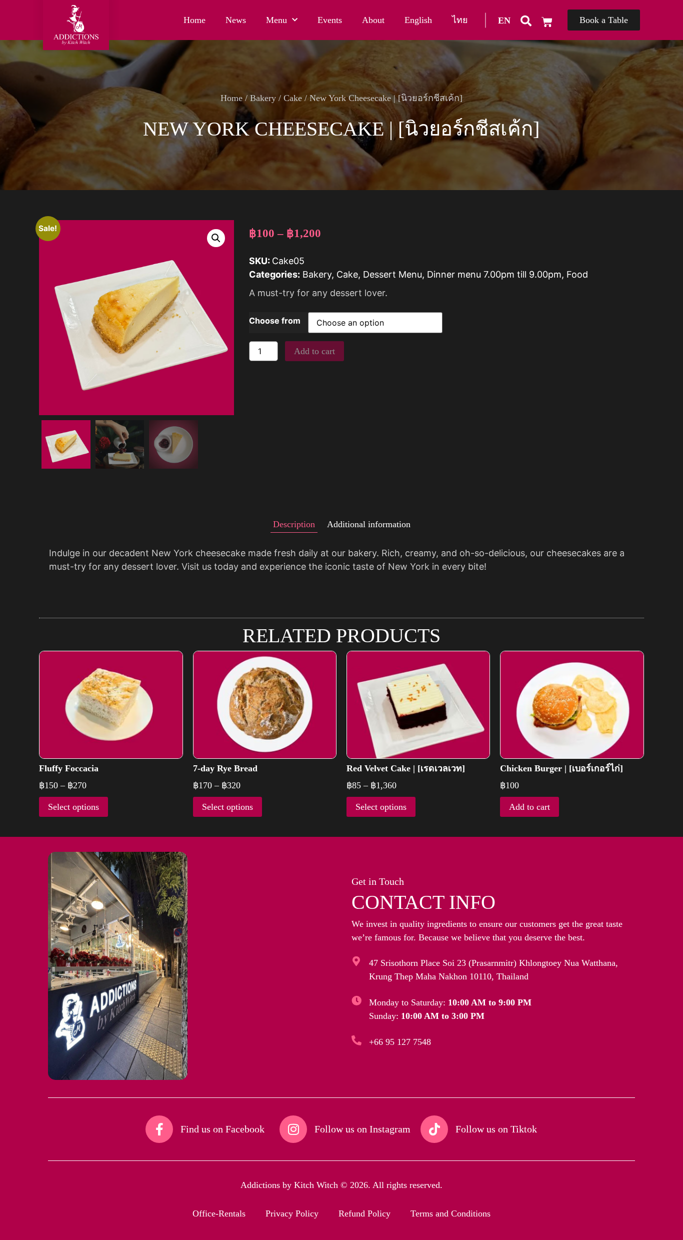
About (373, 20)
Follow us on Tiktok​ (496, 1128)
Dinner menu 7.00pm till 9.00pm (494, 274)
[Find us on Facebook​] (159, 1129)
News (236, 20)
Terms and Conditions (450, 1213)
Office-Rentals (219, 1213)
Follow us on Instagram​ (362, 1128)
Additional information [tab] (368, 524)
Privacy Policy (292, 1213)
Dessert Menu (392, 274)
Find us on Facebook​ (222, 1128)
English (418, 20)
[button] (504, 20)
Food (577, 274)
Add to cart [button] (529, 807)
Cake (293, 98)
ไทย (460, 20)
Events (330, 20)
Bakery (263, 98)
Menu (276, 20)
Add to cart (314, 351)
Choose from (274, 321)
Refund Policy (364, 1213)
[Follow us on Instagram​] (293, 1129)
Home (195, 20)
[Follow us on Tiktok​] (434, 1129)
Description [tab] (294, 524)
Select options (73, 807)
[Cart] (547, 22)
